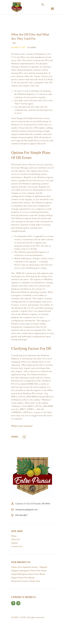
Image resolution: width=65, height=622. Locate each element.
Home (14, 536)
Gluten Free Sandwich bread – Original (29, 567)
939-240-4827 (21, 515)
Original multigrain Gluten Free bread (28, 570)
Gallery (14, 543)
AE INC (14, 617)
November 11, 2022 (18, 47)
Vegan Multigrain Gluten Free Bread (28, 574)
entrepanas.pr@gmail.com (26, 509)
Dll (14, 43)
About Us (15, 539)
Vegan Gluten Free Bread (22, 577)
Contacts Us (16, 546)
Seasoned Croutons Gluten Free (25, 581)
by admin (32, 47)
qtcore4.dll (32, 252)
